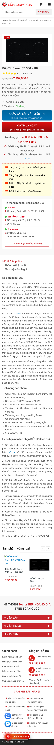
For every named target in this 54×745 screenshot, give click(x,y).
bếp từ (12, 452)
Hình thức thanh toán (12, 662)
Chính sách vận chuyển (13, 681)
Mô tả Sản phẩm (12, 261)
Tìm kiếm (44, 12)
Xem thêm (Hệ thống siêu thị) (27, 243)
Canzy (18, 313)
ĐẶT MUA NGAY (27, 127)
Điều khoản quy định (11, 671)
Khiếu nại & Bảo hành (12, 657)
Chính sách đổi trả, (11, 666)
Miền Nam (12, 634)
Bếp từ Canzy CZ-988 (38, 580)
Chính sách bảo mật (11, 676)
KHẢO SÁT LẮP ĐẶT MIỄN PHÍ (27, 115)
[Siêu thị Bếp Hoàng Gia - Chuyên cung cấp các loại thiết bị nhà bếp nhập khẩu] (17, 4)
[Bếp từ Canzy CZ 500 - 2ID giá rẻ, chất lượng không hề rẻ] (27, 50)
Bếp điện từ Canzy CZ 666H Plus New (14, 570)
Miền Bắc (12, 617)
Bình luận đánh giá (16, 269)
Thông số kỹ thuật (15, 265)
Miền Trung (13, 626)
